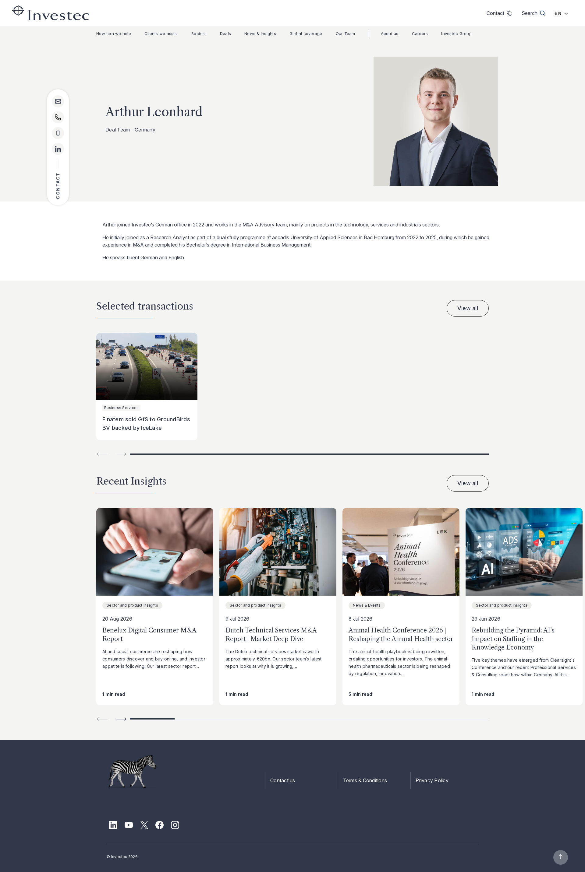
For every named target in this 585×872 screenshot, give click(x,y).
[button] (121, 719)
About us (390, 33)
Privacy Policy (432, 780)
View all (467, 308)
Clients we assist (161, 33)
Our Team (345, 33)
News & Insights (260, 33)
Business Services (121, 407)
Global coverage (305, 33)
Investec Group (456, 33)
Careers (420, 33)
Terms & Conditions (365, 780)
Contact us (282, 780)
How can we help (113, 33)
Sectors (199, 33)
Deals (225, 33)
